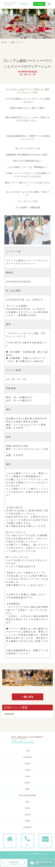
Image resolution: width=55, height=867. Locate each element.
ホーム (3, 42)
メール (45, 845)
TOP (27, 751)
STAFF (27, 821)
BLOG (27, 808)
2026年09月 (9, 714)
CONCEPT (27, 757)
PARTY (27, 783)
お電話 (27, 845)
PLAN (27, 776)
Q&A (27, 802)
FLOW (27, 770)
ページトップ (9, 845)
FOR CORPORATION (27, 795)
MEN (27, 789)
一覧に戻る (27, 696)
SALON (27, 815)
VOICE (27, 764)
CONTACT (27, 827)
